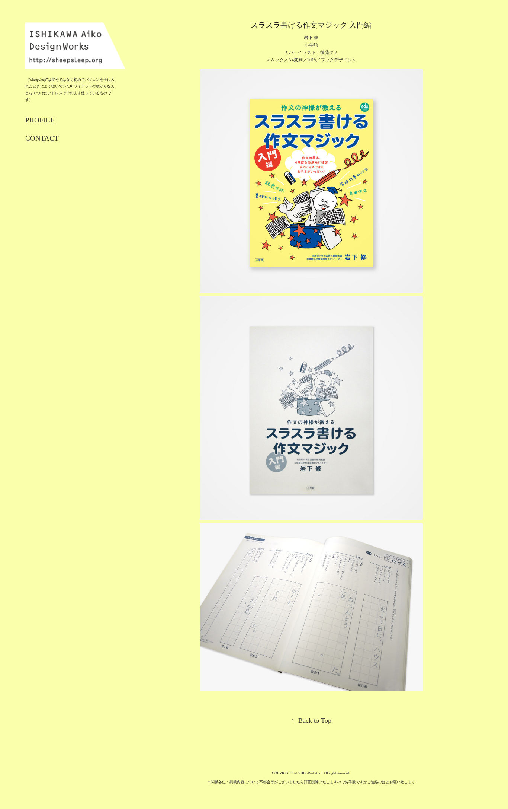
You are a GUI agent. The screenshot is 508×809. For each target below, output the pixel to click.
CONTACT (42, 138)
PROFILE (40, 120)
